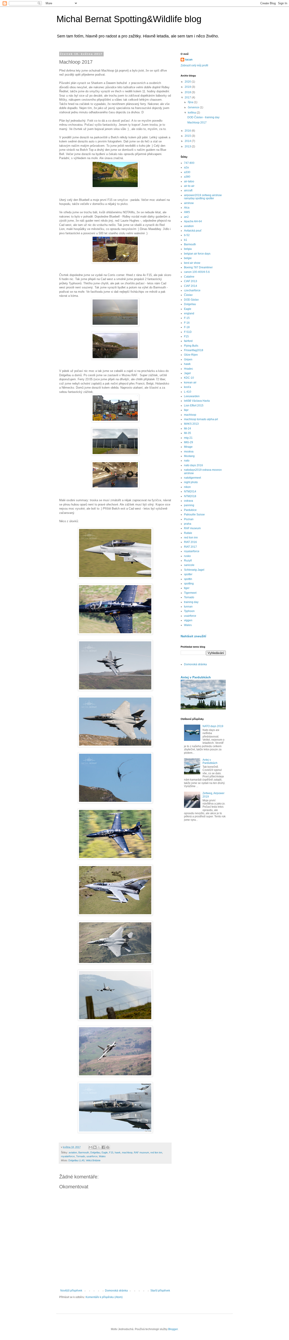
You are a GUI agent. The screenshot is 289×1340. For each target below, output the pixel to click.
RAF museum (141, 1152)
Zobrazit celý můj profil (194, 65)
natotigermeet (192, 477)
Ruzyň (188, 560)
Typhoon (189, 611)
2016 (188, 130)
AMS (187, 212)
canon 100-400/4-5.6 (197, 272)
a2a (186, 167)
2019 (188, 86)
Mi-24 (187, 428)
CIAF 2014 (190, 285)
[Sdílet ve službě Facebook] (103, 1147)
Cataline (189, 276)
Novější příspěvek (71, 1290)
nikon (187, 487)
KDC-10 (189, 377)
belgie (188, 258)
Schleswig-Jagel (194, 569)
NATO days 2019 (213, 726)
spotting (189, 583)
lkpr (186, 410)
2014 (188, 141)
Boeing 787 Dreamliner (198, 267)
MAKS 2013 (191, 423)
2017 (188, 97)
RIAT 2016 (190, 542)
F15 (111, 1152)
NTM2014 (190, 491)
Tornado (80, 1156)
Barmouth (83, 1152)
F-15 (187, 318)
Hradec (188, 368)
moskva (188, 451)
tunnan (188, 606)
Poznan (188, 519)
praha (187, 523)
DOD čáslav (191, 299)
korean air (190, 382)
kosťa (187, 387)
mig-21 (188, 437)
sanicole (189, 565)
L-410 (187, 391)
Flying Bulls (191, 345)
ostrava (188, 500)
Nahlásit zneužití (193, 636)
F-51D (188, 332)
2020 (188, 81)
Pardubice (190, 510)
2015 (188, 135)
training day (191, 602)
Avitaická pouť (193, 230)
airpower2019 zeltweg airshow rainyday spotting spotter (203, 197)
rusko (187, 556)
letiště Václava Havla (197, 400)
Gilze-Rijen (191, 354)
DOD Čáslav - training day (203, 117)
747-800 (189, 163)
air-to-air (189, 186)
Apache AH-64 (193, 221)
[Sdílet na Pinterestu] (107, 1147)
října (191, 102)
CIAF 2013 (190, 281)
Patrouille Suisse (194, 514)
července (194, 107)
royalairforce (68, 1156)
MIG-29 (188, 442)
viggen (188, 620)
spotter (188, 574)
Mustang (189, 456)
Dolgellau (95, 1152)
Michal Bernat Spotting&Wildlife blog (128, 19)
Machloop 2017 (197, 122)
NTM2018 (190, 496)
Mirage (188, 446)
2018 (188, 92)
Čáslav (188, 295)
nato (186, 460)
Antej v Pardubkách (196, 677)
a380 (187, 176)
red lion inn (156, 1152)
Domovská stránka (116, 1290)
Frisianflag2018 (193, 350)
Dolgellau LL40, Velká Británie (84, 1160)
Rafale (188, 533)
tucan (188, 59)
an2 (186, 216)
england (189, 313)
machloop (127, 1152)
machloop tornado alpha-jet (201, 419)
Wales (102, 1156)
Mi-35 (187, 433)
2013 (188, 146)
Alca (186, 207)
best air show (192, 262)
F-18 (187, 327)
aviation (73, 1152)
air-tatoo (189, 181)
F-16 (187, 322)
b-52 (187, 235)
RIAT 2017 (190, 546)
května (192, 112)
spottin (188, 579)
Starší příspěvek (160, 1290)
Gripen (188, 359)
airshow (189, 203)
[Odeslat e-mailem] (90, 1147)
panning (189, 505)
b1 (185, 239)
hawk (118, 1152)
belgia (188, 248)
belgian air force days (197, 253)
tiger (186, 588)
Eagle (105, 1152)
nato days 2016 (193, 465)
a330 (187, 172)
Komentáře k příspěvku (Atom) (104, 1297)
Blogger (173, 1329)
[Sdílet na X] (99, 1147)
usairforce (92, 1156)
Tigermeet (190, 592)
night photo (191, 482)
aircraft (188, 190)
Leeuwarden (192, 396)
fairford (188, 341)
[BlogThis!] (95, 1147)
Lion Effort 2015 (193, 405)
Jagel (187, 373)
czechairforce (192, 290)
